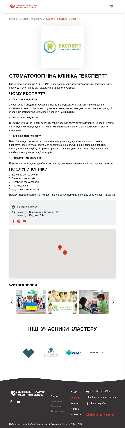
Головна (13, 19)
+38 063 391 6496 (100, 391)
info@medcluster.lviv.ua (103, 397)
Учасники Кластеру (30, 19)
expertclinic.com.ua (26, 207)
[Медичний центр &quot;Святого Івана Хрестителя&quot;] (51, 352)
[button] (65, 253)
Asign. (65, 424)
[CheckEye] (96, 352)
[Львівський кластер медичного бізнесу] (23, 6)
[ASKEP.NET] (74, 352)
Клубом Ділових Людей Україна (43, 424)
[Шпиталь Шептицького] (28, 352)
